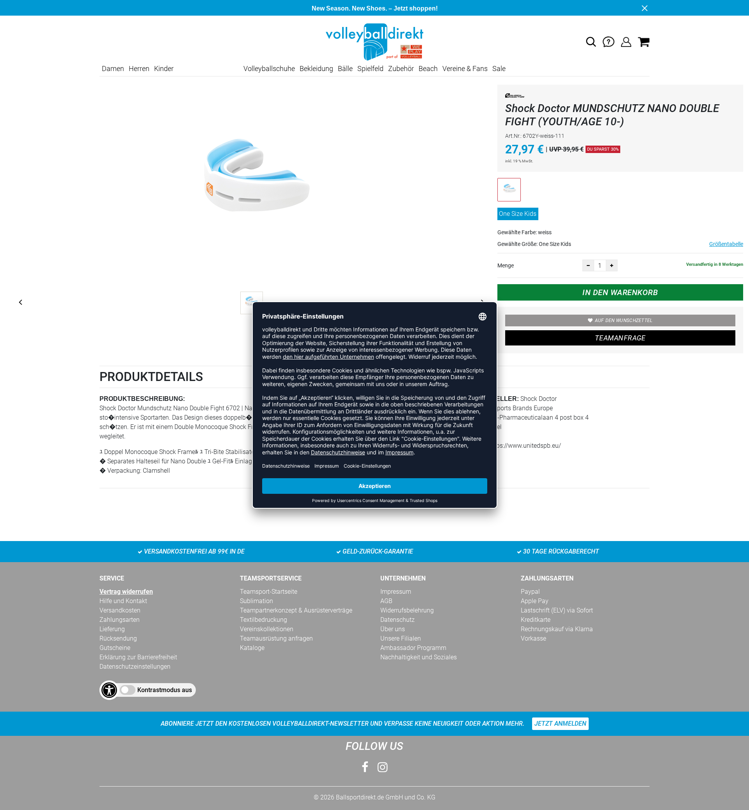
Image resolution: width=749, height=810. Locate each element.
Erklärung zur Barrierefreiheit (138, 657)
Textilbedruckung (263, 619)
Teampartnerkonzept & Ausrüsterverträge (296, 610)
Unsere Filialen (400, 638)
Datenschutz (397, 619)
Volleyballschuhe (269, 68)
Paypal (530, 591)
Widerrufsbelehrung (407, 610)
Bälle (345, 68)
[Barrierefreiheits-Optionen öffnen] (109, 690)
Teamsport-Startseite (268, 591)
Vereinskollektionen (266, 629)
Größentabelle (726, 244)
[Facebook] (365, 767)
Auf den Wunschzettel (624, 320)
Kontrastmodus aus (164, 690)
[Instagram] (383, 767)
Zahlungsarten (119, 619)
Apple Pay (534, 601)
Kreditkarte (535, 619)
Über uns (392, 629)
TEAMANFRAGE (620, 338)
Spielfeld (370, 68)
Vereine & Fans (465, 68)
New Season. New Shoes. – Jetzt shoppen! (375, 8)
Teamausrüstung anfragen (276, 638)
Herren (139, 68)
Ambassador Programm (413, 648)
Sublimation (256, 601)
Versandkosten (119, 610)
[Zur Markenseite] (515, 97)
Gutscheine (114, 648)
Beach (428, 68)
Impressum (395, 591)
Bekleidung (316, 68)
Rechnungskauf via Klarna (557, 629)
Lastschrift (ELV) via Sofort (557, 610)
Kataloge (252, 648)
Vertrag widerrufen (126, 591)
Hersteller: (496, 398)
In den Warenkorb (620, 292)
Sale (499, 68)
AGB (386, 601)
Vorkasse (533, 638)
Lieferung (112, 629)
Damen (113, 68)
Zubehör (401, 68)
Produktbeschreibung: (142, 398)
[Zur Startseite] (374, 41)
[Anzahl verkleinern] (588, 265)
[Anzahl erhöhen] (612, 265)
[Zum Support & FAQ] (608, 41)
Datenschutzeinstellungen (134, 666)
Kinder (164, 68)
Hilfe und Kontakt (123, 601)
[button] (591, 42)
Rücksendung (118, 638)
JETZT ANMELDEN (560, 723)
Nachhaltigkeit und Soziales (418, 657)
